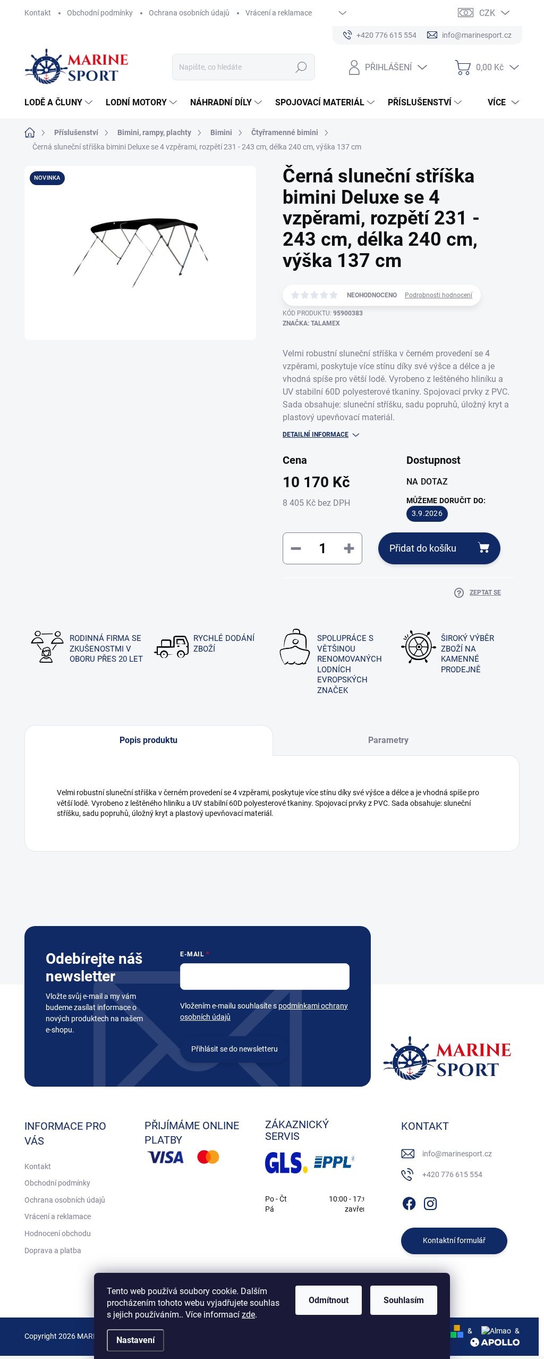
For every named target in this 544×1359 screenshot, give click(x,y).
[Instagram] (430, 1202)
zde (248, 1315)
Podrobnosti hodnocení (438, 295)
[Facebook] (409, 1202)
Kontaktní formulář (454, 1240)
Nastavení (135, 1340)
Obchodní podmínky (100, 13)
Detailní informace (315, 434)
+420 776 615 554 (452, 1174)
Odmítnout (328, 1300)
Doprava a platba (52, 1250)
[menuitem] (59, 103)
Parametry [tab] (388, 740)
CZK (487, 13)
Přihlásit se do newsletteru (234, 1049)
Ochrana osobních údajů (189, 13)
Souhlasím (404, 1300)
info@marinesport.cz (457, 1153)
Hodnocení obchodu (57, 1233)
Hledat (301, 67)
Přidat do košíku (422, 548)
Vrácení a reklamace (278, 13)
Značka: (311, 323)
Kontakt (37, 13)
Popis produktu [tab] (148, 740)
